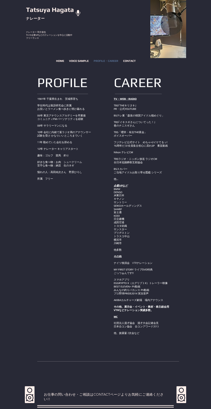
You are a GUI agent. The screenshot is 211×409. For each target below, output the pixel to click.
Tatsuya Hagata (50, 9)
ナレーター (35, 18)
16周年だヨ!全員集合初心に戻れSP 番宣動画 (141, 145)
